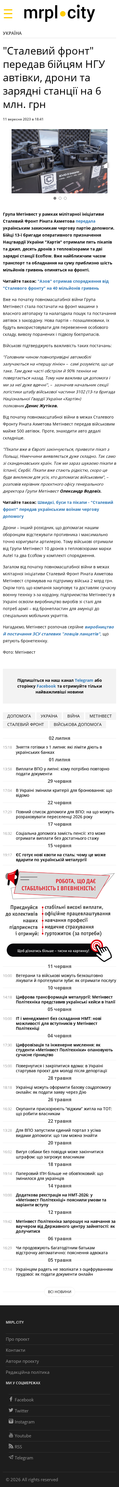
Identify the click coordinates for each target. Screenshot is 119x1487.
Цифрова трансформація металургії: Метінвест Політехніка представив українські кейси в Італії (65, 999)
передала (85, 221)
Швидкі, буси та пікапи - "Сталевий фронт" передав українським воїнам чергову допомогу (58, 509)
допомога (19, 716)
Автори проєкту (22, 1361)
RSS (18, 1447)
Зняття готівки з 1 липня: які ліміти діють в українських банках (59, 749)
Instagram (25, 1422)
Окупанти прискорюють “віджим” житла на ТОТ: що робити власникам (64, 1111)
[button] (110, 162)
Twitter (22, 1411)
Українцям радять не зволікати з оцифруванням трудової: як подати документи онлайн (64, 1272)
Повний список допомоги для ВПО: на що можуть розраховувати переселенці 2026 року (65, 814)
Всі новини (59, 1291)
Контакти (15, 1350)
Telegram (84, 680)
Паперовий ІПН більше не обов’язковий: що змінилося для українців (59, 1176)
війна (73, 716)
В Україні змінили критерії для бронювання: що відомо (64, 793)
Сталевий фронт (25, 724)
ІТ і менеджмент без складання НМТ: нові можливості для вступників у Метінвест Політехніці (58, 1023)
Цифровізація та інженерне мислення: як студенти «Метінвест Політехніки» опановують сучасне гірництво (64, 1049)
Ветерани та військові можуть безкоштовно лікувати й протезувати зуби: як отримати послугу (66, 978)
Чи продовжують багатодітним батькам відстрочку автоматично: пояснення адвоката (62, 1250)
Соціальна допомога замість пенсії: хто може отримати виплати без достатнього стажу (60, 836)
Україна (12, 33)
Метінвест (101, 716)
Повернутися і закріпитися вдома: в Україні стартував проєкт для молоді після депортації (61, 1068)
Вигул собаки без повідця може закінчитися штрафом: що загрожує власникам (59, 1154)
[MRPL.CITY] (59, 13)
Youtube (23, 1436)
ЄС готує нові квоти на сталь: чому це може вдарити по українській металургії (61, 857)
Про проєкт (17, 1339)
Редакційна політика (27, 1372)
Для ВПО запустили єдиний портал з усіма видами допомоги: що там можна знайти (58, 1133)
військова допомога (78, 724)
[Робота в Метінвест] (59, 915)
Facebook (46, 686)
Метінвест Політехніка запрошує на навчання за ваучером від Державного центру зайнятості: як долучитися (66, 1226)
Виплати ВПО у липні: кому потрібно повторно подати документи (62, 771)
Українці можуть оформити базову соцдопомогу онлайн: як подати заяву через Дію (63, 1090)
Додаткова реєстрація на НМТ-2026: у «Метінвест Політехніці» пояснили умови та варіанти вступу (61, 1199)
